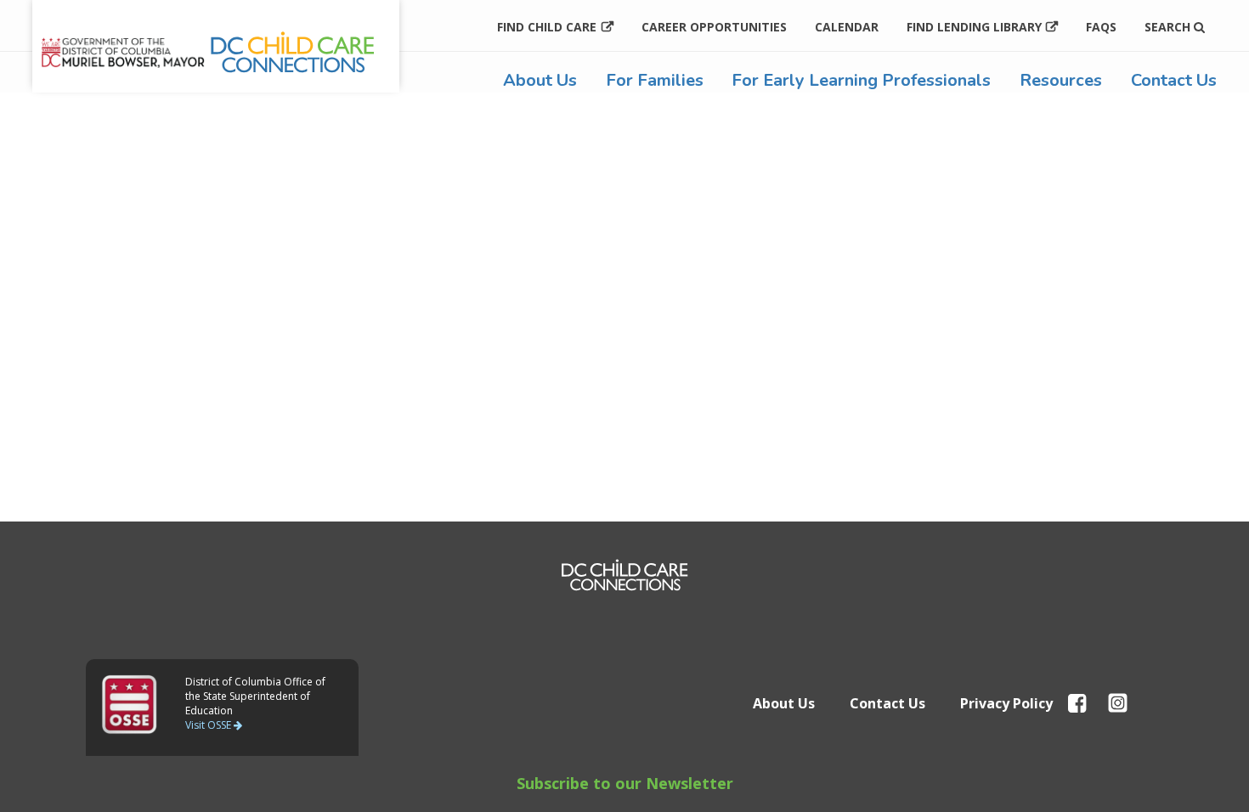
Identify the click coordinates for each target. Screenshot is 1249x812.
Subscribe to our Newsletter (625, 783)
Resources (1061, 80)
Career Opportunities (714, 27)
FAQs (1101, 27)
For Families (655, 80)
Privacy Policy (1006, 703)
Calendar (847, 27)
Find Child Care (546, 27)
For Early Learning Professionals (861, 80)
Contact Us (1174, 80)
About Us (540, 80)
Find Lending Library (974, 27)
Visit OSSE (209, 725)
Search (1169, 27)
